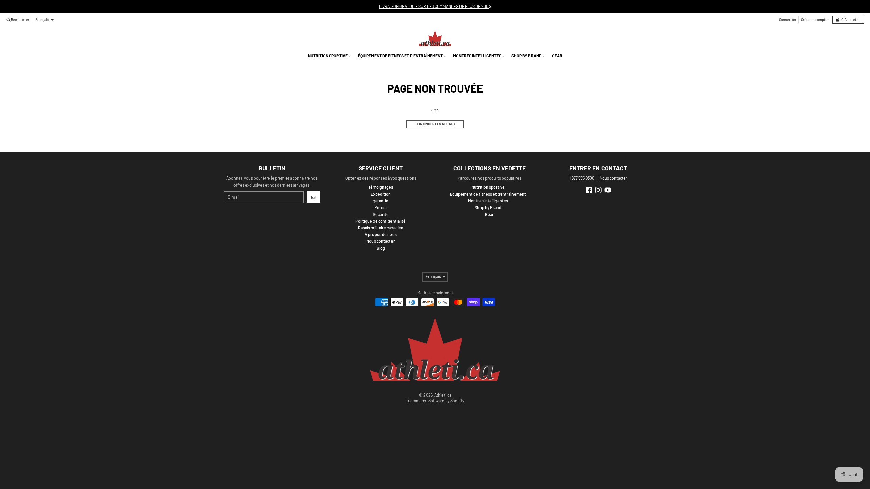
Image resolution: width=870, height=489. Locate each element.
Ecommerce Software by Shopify (435, 400)
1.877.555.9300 (581, 178)
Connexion (787, 19)
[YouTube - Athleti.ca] (607, 190)
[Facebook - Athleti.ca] (588, 190)
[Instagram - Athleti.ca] (598, 190)
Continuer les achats (435, 124)
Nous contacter (613, 178)
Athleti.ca (442, 395)
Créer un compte (814, 19)
